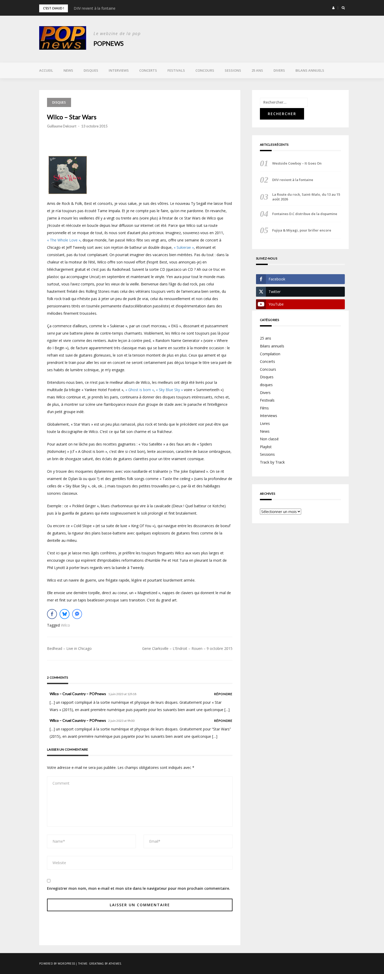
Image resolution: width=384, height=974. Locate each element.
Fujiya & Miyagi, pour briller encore (301, 230)
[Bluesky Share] (64, 614)
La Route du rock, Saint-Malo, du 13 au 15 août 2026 (306, 196)
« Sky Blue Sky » (169, 389)
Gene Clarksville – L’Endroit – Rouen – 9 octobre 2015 (187, 648)
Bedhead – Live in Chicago (69, 648)
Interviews (119, 70)
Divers (279, 70)
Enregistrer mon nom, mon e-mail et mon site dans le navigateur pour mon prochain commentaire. (138, 888)
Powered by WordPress (57, 963)
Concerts (148, 70)
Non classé (269, 438)
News (68, 70)
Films (264, 408)
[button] (333, 7)
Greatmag (96, 963)
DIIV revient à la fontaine (94, 8)
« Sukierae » (184, 247)
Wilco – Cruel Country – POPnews (78, 693)
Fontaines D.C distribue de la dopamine (304, 213)
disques (266, 384)
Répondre (223, 694)
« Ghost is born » (139, 389)
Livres (265, 423)
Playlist (266, 446)
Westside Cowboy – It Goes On (297, 163)
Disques (91, 70)
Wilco (65, 625)
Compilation (270, 353)
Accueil (46, 70)
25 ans (257, 70)
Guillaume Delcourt (61, 126)
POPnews (109, 43)
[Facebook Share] (52, 614)
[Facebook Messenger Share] (77, 614)
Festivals (176, 70)
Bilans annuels (309, 70)
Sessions (233, 70)
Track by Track (272, 462)
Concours (204, 70)
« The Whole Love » (63, 240)
